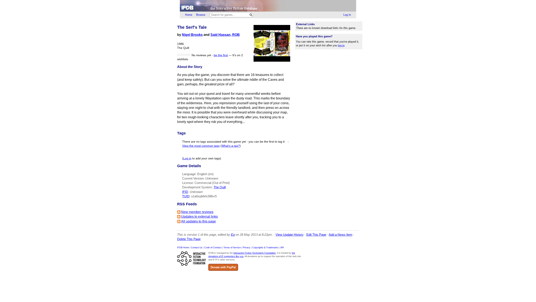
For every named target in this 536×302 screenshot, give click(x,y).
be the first (221, 55)
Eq (233, 234)
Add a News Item (340, 234)
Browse (200, 14)
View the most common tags (201, 145)
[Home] (268, 6)
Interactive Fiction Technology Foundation (254, 253)
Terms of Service (232, 247)
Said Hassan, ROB (225, 34)
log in (341, 45)
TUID (185, 196)
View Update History (290, 234)
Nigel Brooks (192, 34)
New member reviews (197, 212)
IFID (185, 192)
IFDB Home (183, 247)
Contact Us (196, 247)
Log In (347, 14)
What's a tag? (231, 145)
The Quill (220, 187)
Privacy (246, 247)
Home (188, 14)
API (282, 247)
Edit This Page (316, 234)
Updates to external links (199, 216)
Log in (187, 158)
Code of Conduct (213, 247)
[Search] (251, 15)
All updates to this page (198, 221)
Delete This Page (189, 239)
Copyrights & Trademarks (265, 247)
